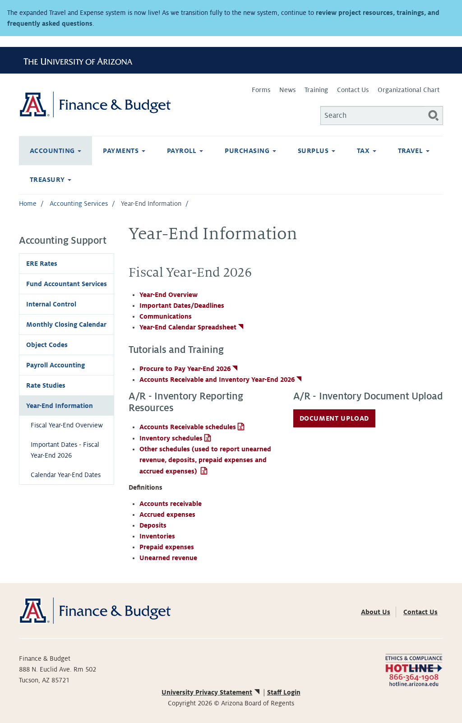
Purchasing (248, 150)
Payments (121, 150)
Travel (411, 150)
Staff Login (283, 692)
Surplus (314, 150)
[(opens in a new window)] (413, 669)
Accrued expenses (167, 514)
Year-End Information (59, 405)
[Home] (125, 104)
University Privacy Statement (207, 692)
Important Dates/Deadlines (181, 305)
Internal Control (51, 304)
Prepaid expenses (166, 547)
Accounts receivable (170, 503)
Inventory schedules (171, 438)
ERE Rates (41, 263)
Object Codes (47, 344)
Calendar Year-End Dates (66, 474)
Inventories (157, 536)
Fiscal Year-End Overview (67, 425)
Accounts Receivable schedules (187, 427)
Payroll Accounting (55, 365)
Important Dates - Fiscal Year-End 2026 (65, 450)
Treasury (48, 179)
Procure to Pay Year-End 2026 (185, 368)
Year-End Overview (168, 294)
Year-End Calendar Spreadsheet (187, 327)
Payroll (183, 150)
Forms (261, 89)
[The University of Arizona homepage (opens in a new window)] (81, 60)
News (287, 89)
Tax (364, 150)
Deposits (152, 525)
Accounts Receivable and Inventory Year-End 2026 (217, 379)
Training (316, 89)
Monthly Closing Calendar (66, 324)
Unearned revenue (168, 557)
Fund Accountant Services (66, 283)
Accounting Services (79, 203)
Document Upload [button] (335, 418)
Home (28, 203)
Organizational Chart (408, 89)
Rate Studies (45, 385)
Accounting (53, 150)
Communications (165, 316)
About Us (375, 612)
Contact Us (353, 89)
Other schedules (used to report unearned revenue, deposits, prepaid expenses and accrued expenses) (205, 460)
